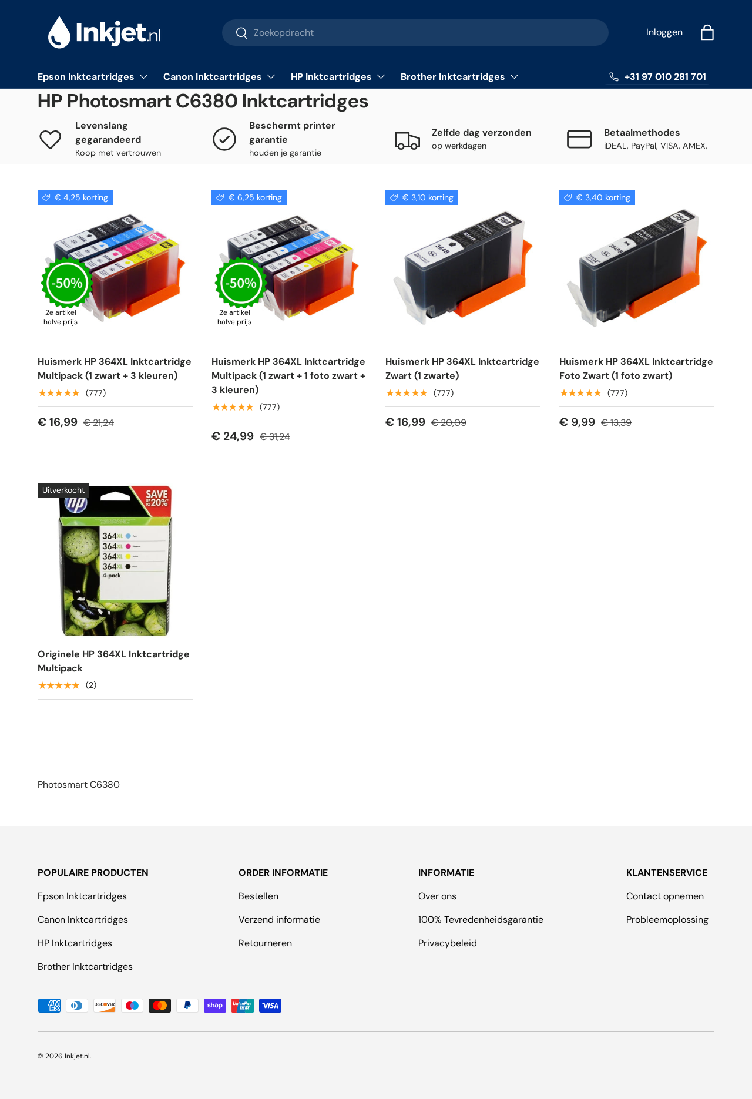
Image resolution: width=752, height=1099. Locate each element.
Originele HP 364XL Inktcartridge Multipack (114, 661)
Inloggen (664, 32)
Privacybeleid (447, 943)
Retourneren (265, 943)
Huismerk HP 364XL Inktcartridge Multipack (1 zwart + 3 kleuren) (115, 368)
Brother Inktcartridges (453, 76)
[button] (707, 32)
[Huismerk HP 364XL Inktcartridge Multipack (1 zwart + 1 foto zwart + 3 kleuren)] (289, 267)
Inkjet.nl (77, 1056)
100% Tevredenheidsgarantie (480, 919)
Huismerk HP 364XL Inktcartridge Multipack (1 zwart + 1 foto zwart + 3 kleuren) (288, 375)
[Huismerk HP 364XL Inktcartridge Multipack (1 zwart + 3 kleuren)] (115, 267)
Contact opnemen (665, 896)
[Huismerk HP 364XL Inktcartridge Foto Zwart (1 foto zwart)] (636, 267)
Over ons (437, 896)
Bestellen (258, 896)
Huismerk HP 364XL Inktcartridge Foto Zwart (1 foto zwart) (636, 368)
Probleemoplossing (667, 919)
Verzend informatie (279, 919)
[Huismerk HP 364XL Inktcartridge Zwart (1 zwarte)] (462, 267)
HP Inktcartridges (331, 76)
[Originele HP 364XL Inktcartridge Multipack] (115, 560)
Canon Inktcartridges (212, 76)
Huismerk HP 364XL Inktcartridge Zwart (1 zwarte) (462, 368)
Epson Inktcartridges (86, 76)
